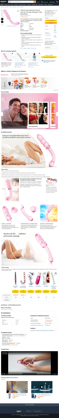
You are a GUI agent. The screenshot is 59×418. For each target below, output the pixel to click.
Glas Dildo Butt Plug (5, 353)
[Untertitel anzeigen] (26, 382)
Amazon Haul (6, 4)
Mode (46, 4)
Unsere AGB (13, 414)
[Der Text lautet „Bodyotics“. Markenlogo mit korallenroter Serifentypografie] (5, 75)
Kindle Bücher (41, 4)
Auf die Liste (47, 47)
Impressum (25, 414)
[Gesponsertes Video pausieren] (26, 390)
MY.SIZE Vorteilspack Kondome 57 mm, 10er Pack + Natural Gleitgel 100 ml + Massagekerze (44, 395)
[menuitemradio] (55, 374)
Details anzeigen (46, 62)
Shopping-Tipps (34, 4)
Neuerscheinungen (22, 4)
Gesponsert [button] (2, 379)
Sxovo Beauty (55, 27)
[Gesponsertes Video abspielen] (42, 387)
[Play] (2, 374)
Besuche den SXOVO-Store (25, 15)
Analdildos (50, 323)
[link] (21, 57)
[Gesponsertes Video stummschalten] (26, 392)
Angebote (29, 4)
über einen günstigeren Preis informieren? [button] (45, 330)
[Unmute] (56, 374)
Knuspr (11, 4)
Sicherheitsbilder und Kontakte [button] (6, 309)
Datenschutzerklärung (19, 414)
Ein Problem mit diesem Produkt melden (29, 48)
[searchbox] (22, 2)
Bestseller (16, 4)
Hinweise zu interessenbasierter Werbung (42, 414)
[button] (2, 4)
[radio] (2, 11)
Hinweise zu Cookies (31, 414)
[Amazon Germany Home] (19, 411)
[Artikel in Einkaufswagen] (57, 1)
